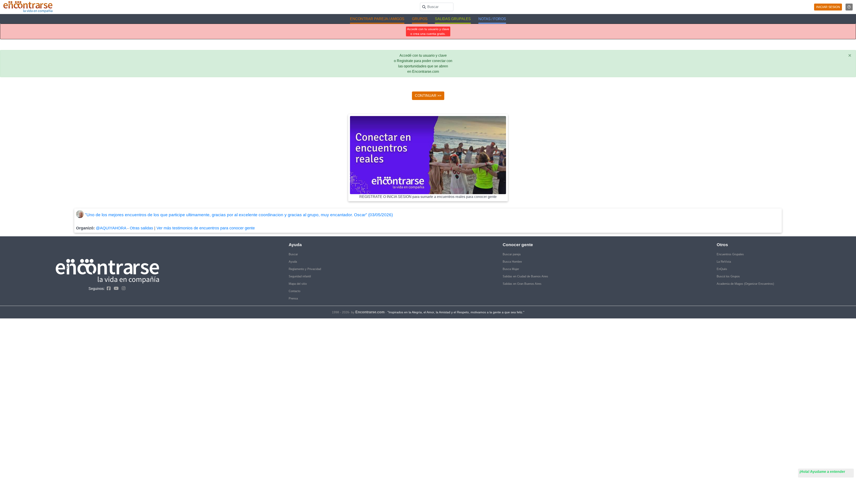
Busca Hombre (512, 261)
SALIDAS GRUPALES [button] (453, 19)
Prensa (293, 298)
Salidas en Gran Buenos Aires (522, 283)
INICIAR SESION (828, 7)
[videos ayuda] (849, 7)
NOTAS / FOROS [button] (492, 19)
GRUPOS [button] (420, 19)
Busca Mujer (511, 269)
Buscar (293, 254)
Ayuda (293, 261)
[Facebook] (108, 288)
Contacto (294, 291)
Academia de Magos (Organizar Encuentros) (745, 283)
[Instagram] (122, 288)
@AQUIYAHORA (111, 228)
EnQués (722, 269)
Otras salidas (141, 228)
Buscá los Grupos (728, 276)
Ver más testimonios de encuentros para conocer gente (205, 228)
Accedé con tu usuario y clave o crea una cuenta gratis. (428, 31)
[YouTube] (115, 288)
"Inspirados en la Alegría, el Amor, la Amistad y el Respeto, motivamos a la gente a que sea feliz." (455, 312)
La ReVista (724, 261)
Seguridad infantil (300, 276)
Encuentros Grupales (730, 254)
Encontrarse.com (370, 312)
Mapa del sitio (298, 283)
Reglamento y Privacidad (305, 269)
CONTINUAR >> (428, 96)
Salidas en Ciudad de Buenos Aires (525, 276)
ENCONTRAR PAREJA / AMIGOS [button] (377, 19)
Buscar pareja (512, 254)
